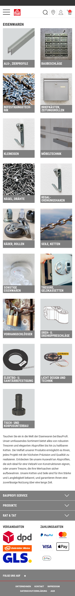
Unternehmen (23, 586)
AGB (53, 591)
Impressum (54, 586)
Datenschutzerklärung (33, 591)
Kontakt (39, 586)
